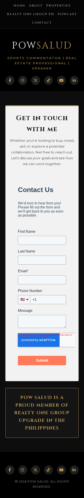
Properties (58, 6)
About (36, 6)
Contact (42, 23)
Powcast (67, 14)
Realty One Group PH (30, 14)
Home (19, 6)
